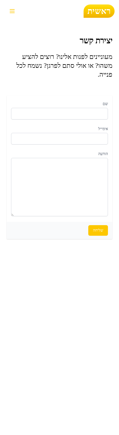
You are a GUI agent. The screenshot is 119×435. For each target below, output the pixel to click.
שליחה (98, 230)
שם (105, 104)
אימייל (103, 129)
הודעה (103, 154)
